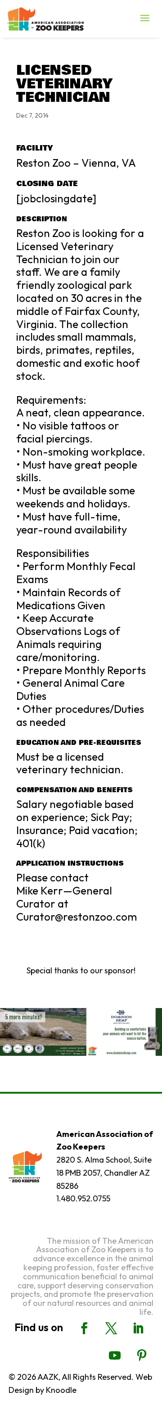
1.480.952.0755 (83, 1198)
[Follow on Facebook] (84, 1328)
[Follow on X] (111, 1328)
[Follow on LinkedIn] (138, 1328)
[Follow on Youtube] (114, 1355)
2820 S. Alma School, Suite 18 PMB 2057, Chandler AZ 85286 (104, 1172)
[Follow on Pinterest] (141, 1355)
